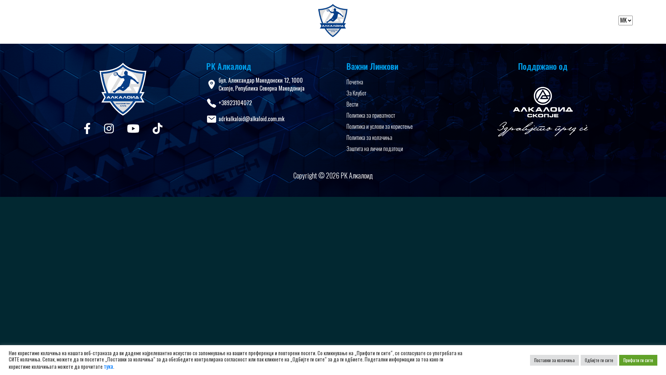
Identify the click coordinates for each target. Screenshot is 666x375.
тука (108, 366)
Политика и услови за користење (380, 126)
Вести (352, 104)
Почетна (355, 82)
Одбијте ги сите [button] (599, 360)
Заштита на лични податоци (375, 148)
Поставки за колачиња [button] (554, 360)
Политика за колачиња (369, 137)
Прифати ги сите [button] (638, 360)
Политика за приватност (371, 115)
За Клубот (356, 93)
